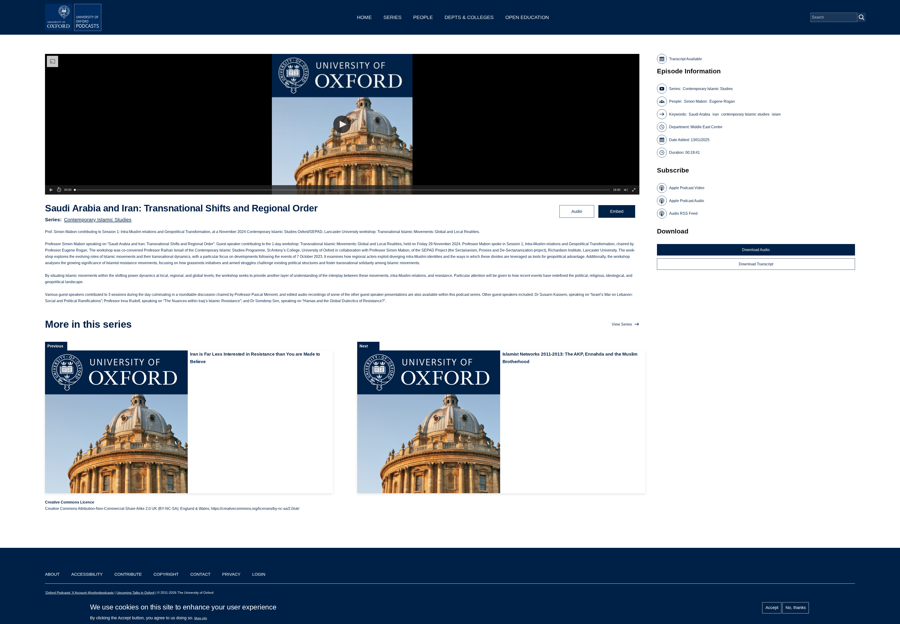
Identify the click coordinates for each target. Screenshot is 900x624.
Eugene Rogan (722, 101)
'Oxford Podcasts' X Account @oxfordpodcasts (79, 592)
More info (200, 618)
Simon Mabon (695, 101)
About (52, 574)
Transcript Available (685, 59)
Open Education (527, 17)
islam (776, 114)
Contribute (128, 574)
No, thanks (796, 607)
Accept (771, 607)
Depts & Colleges (469, 17)
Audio (576, 211)
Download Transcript (756, 264)
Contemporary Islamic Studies (97, 219)
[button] (342, 124)
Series (392, 17)
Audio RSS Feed (683, 213)
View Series (622, 324)
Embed (616, 211)
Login (258, 574)
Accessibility (87, 574)
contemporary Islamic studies (745, 114)
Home (364, 17)
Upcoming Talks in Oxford (135, 592)
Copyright (166, 574)
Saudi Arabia (699, 114)
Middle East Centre (706, 127)
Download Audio (756, 250)
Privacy (231, 574)
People (423, 17)
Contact (200, 574)
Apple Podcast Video (686, 188)
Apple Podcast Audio (686, 201)
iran (715, 114)
